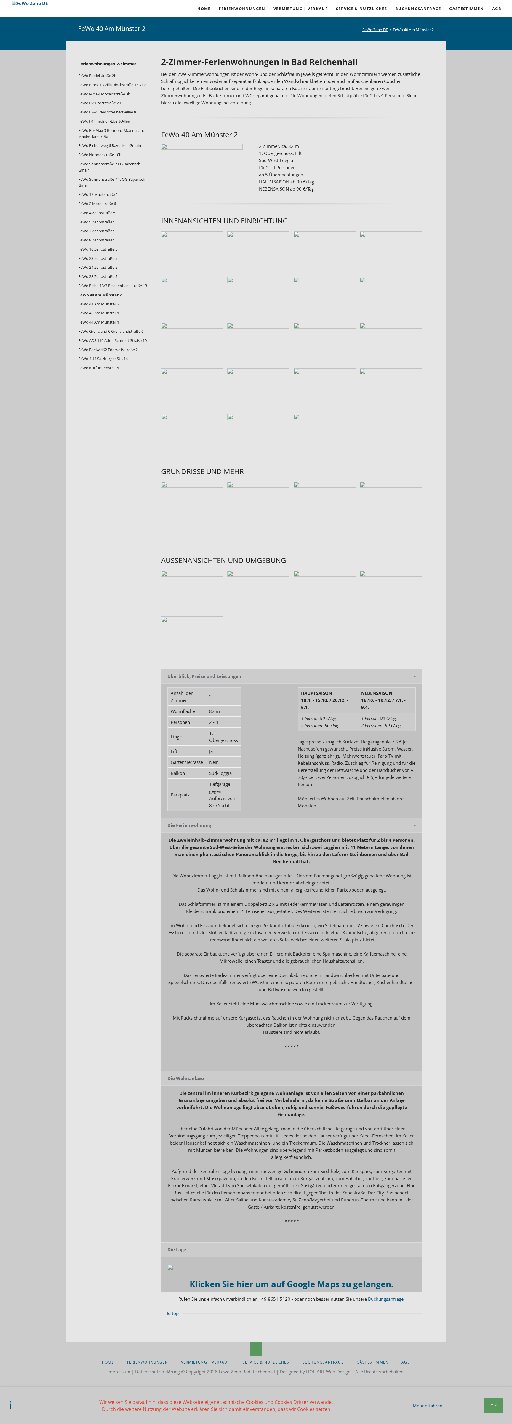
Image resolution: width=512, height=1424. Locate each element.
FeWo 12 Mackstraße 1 (98, 194)
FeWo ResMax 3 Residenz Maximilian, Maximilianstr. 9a (111, 133)
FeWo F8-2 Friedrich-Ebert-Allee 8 (107, 112)
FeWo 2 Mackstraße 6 (97, 203)
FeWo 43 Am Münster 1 (98, 313)
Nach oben (256, 1349)
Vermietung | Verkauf (205, 1362)
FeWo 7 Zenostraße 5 (96, 230)
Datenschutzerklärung (157, 1372)
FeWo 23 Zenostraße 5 (97, 258)
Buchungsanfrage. (386, 1299)
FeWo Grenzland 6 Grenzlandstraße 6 (110, 331)
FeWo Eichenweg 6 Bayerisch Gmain (109, 145)
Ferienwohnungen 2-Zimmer (107, 64)
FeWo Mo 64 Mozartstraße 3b (104, 94)
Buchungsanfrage (323, 1362)
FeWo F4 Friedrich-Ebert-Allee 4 (105, 121)
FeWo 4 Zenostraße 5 (96, 212)
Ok (493, 1405)
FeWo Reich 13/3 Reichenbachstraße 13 (112, 285)
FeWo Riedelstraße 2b (97, 75)
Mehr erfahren (427, 1406)
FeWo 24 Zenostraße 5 (97, 267)
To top (172, 1313)
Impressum (118, 1372)
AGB (405, 1362)
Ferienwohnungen (147, 1362)
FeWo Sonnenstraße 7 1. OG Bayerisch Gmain (111, 182)
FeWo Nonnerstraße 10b (99, 154)
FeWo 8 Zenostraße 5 (96, 240)
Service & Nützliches (266, 1362)
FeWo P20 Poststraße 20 (99, 102)
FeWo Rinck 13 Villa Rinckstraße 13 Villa (112, 84)
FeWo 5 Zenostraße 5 (96, 222)
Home (108, 1362)
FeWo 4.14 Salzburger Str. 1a (103, 358)
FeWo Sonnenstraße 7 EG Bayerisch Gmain (109, 167)
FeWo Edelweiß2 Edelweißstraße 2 (108, 349)
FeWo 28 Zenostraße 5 (97, 276)
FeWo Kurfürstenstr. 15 (98, 367)
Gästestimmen (372, 1362)
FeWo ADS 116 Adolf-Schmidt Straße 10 (112, 340)
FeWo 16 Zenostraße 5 (97, 249)
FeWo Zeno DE (375, 29)
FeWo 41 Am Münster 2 (98, 304)
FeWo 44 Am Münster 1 (98, 322)
